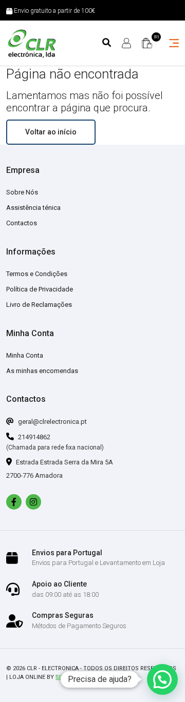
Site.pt (66, 677)
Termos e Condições (36, 274)
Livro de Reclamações (39, 304)
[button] (162, 679)
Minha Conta (24, 355)
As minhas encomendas (42, 371)
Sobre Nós (22, 192)
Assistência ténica (33, 207)
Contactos (21, 223)
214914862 (33, 437)
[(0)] (147, 43)
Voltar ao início (51, 132)
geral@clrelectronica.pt (51, 421)
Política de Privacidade (39, 289)
